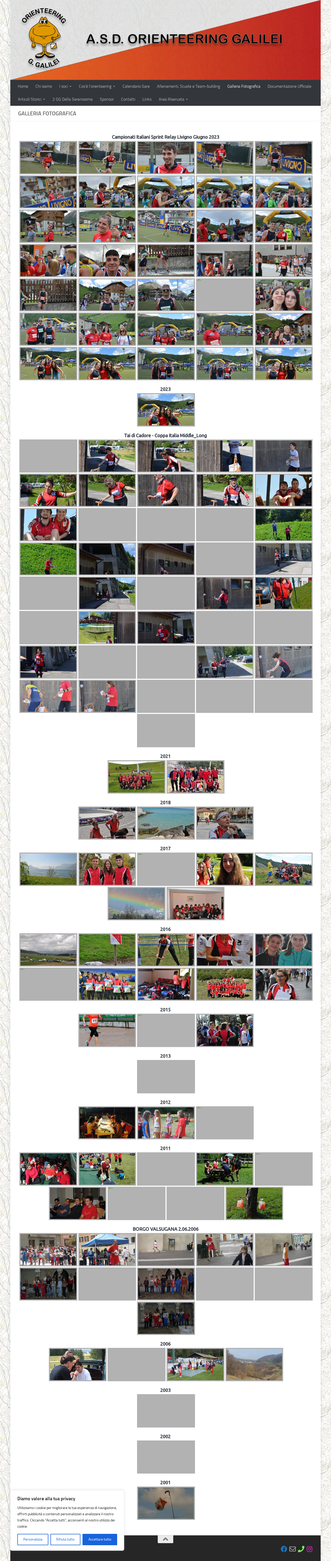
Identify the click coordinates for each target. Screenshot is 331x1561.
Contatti (128, 99)
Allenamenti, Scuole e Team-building (188, 86)
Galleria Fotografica (243, 86)
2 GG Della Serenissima (72, 99)
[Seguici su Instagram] (309, 1549)
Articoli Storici (29, 99)
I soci (63, 86)
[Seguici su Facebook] (284, 1549)
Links (147, 99)
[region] (67, 1520)
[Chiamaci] (301, 1549)
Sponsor (107, 99)
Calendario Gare (136, 86)
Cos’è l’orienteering (95, 86)
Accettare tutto (99, 1539)
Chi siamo (43, 86)
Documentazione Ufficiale (289, 86)
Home (23, 86)
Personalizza (32, 1539)
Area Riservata (171, 99)
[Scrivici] (292, 1549)
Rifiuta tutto (65, 1539)
